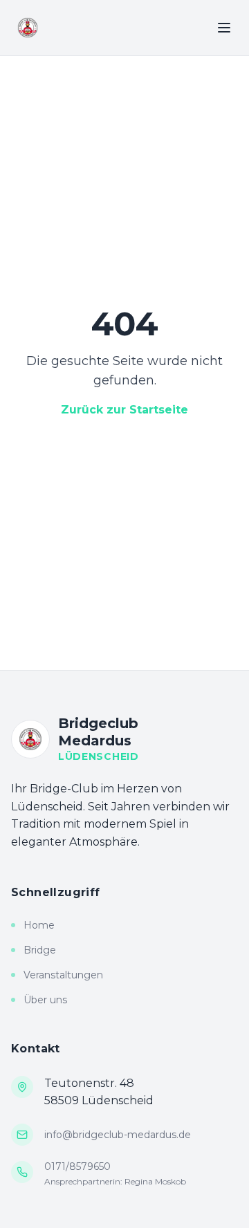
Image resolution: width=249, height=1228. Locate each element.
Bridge (40, 950)
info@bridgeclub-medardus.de (117, 1134)
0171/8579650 (77, 1166)
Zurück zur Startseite (124, 409)
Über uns (45, 1000)
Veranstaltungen (63, 975)
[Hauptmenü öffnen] (224, 27)
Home (39, 925)
